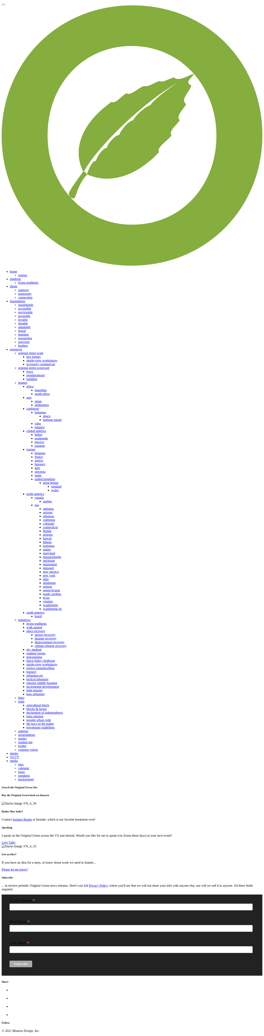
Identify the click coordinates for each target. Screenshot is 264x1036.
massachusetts (52, 557)
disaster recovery (46, 638)
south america (35, 612)
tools (21, 701)
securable (24, 316)
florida (47, 531)
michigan (49, 560)
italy (37, 468)
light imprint (34, 690)
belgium (40, 453)
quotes (22, 738)
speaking (24, 775)
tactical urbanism (37, 679)
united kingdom (45, 479)
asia (28, 397)
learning (23, 334)
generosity (25, 293)
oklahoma (49, 583)
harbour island (52, 420)
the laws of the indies (40, 723)
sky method (33, 649)
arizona (47, 512)
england (56, 486)
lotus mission (34, 716)
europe (30, 449)
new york (49, 575)
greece (39, 460)
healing (23, 345)
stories (14, 753)
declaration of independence (44, 712)
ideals (13, 286)
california (49, 520)
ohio (46, 579)
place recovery (35, 631)
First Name (19, 921)
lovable (23, 319)
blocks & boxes (36, 709)
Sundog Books (22, 819)
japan (38, 401)
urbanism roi (34, 675)
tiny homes (33, 357)
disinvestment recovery (50, 642)
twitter (22, 746)
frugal (22, 331)
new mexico (51, 571)
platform (15, 279)
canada (39, 497)
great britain (50, 483)
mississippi (50, 564)
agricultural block (37, 705)
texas (46, 597)
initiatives (24, 620)
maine (47, 549)
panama (40, 445)
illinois (47, 542)
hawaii (47, 538)
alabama (48, 508)
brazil (38, 616)
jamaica (40, 427)
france (39, 457)
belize (38, 434)
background (26, 779)
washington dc (52, 609)
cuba (38, 423)
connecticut (50, 527)
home (13, 271)
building (31, 379)
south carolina (52, 594)
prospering (25, 338)
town (29, 371)
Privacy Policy (98, 885)
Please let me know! (15, 869)
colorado (48, 523)
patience (23, 290)
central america (36, 431)
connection (25, 297)
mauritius (41, 390)
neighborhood (35, 375)
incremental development (42, 686)
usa (37, 505)
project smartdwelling (40, 668)
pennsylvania (51, 590)
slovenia (40, 471)
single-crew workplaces (41, 360)
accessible (24, 308)
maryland (49, 553)
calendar (23, 768)
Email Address (22, 900)
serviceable (25, 312)
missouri (48, 568)
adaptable (24, 327)
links (21, 698)
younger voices (28, 749)
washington (50, 605)
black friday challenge (40, 660)
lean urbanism (35, 694)
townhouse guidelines (40, 727)
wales (55, 490)
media (14, 761)
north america (35, 494)
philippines (42, 405)
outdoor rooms (35, 653)
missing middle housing (41, 683)
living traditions (28, 282)
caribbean (32, 408)
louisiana (48, 546)
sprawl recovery (45, 635)
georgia (48, 534)
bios (21, 764)
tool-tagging (34, 657)
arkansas (48, 516)
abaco (47, 416)
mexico (39, 442)
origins (22, 275)
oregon (47, 586)
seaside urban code (38, 720)
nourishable (25, 305)
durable (23, 323)
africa (30, 386)
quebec (47, 501)
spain (38, 475)
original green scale (30, 353)
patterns (23, 731)
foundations (17, 301)
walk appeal (34, 627)
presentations (26, 735)
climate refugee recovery (51, 646)
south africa (42, 394)
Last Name (19, 943)
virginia (48, 601)
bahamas (40, 412)
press (21, 772)
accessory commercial (40, 364)
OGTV (14, 757)
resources (16, 349)
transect (31, 672)
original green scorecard (33, 368)
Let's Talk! (8, 842)
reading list (25, 742)
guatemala (41, 438)
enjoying (23, 342)
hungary (40, 464)
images (22, 382)
